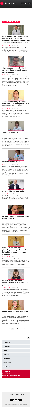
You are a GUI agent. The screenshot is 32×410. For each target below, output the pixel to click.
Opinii (5, 350)
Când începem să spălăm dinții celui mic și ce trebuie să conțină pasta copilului (14, 70)
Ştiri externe (6, 346)
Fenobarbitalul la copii (11, 162)
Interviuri (6, 354)
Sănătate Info (10, 3)
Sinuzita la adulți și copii (11, 132)
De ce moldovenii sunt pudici (13, 191)
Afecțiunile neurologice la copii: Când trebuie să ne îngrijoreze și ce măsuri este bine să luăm (15, 103)
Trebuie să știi (7, 362)
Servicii (11, 394)
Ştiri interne (6, 342)
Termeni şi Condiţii (20, 394)
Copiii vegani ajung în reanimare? (15, 311)
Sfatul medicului (7, 366)
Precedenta (7, 328)
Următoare (24, 328)
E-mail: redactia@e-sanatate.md (11, 375)
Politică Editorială (17, 396)
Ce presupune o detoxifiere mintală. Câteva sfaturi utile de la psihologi (15, 283)
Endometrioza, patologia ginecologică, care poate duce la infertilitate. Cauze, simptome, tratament (14, 251)
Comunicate (6, 358)
